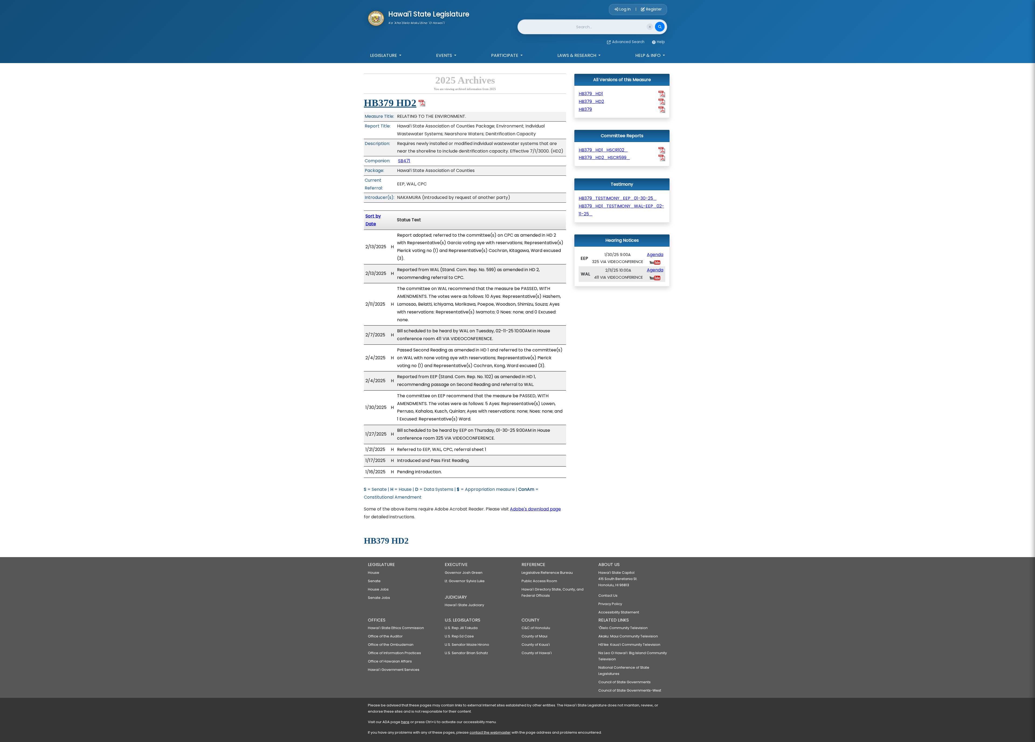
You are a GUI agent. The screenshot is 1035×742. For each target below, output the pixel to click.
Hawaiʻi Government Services (393, 669)
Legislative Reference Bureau (547, 572)
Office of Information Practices (394, 653)
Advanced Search (628, 41)
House (373, 572)
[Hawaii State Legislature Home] (376, 18)
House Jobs (378, 589)
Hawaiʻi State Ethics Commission (396, 628)
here (405, 722)
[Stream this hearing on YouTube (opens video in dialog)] (655, 262)
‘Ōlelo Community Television (623, 628)
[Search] (660, 27)
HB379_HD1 (591, 94)
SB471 (404, 161)
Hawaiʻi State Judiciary (464, 605)
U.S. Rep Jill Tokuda (461, 628)
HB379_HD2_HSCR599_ (604, 157)
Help (661, 41)
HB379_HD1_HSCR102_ (603, 150)
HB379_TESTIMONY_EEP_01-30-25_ (618, 198)
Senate (374, 581)
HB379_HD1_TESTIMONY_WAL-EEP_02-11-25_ (621, 210)
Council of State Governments (624, 682)
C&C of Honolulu (536, 628)
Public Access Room (539, 581)
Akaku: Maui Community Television (628, 636)
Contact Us (607, 595)
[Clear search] (650, 26)
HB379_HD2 (591, 101)
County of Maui (534, 636)
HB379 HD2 (390, 102)
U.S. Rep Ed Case (459, 636)
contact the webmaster (490, 732)
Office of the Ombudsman (390, 644)
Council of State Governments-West (629, 690)
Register (653, 9)
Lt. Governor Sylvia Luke (465, 581)
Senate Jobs (379, 597)
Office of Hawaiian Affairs (390, 661)
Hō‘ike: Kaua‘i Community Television (629, 644)
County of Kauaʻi (536, 644)
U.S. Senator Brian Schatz (466, 653)
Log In (625, 9)
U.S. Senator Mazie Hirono (467, 644)
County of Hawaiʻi (537, 653)
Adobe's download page (535, 509)
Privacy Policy (610, 604)
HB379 (585, 109)
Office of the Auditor (385, 636)
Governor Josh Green (463, 572)
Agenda (655, 254)
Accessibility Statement (618, 612)
